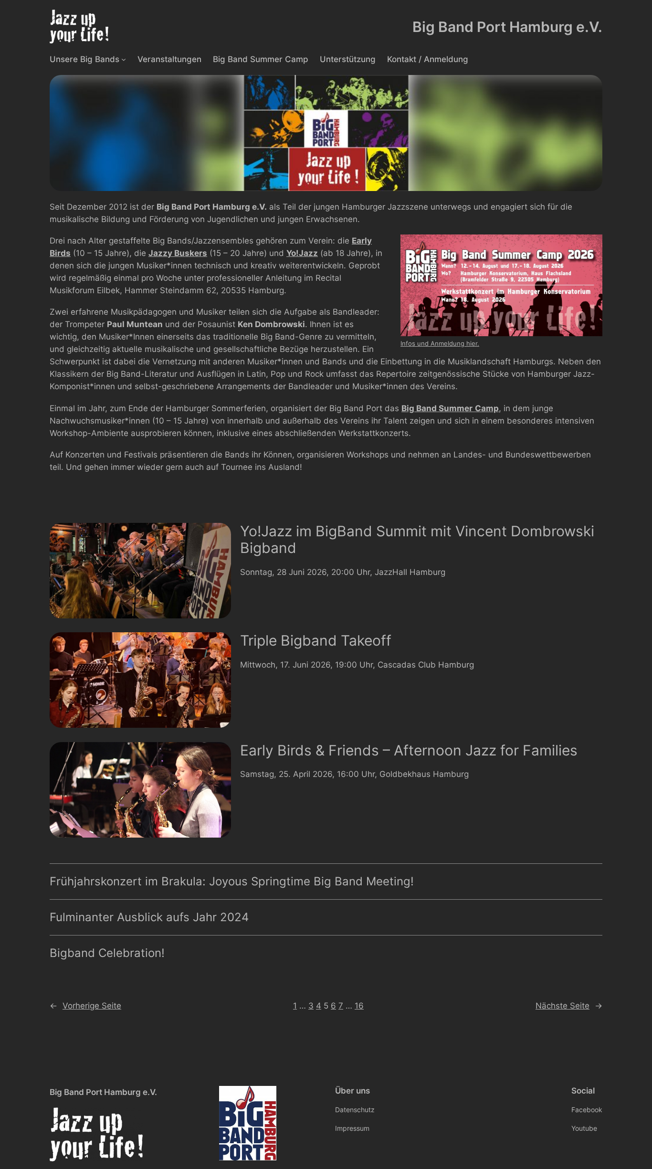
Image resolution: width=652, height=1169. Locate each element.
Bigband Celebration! (107, 953)
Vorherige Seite (85, 1005)
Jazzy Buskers (177, 253)
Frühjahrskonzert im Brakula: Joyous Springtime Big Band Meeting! (232, 881)
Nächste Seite (569, 1005)
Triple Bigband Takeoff (315, 640)
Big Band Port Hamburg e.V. (507, 26)
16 (359, 1005)
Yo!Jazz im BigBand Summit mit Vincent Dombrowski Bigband (417, 540)
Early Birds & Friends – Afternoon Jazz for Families (409, 750)
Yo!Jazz (302, 253)
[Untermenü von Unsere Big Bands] (123, 58)
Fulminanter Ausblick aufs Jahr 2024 (149, 917)
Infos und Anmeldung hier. (439, 343)
